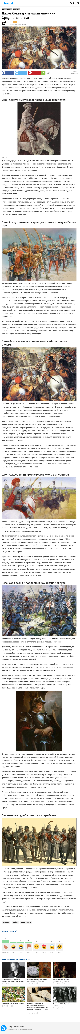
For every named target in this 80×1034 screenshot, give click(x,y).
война (15, 922)
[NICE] (36, 947)
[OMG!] (51, 947)
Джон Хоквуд (26, 922)
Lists (3, 9)
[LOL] (13, 947)
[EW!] (59, 947)
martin (9, 22)
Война (9, 9)
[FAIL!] (28, 947)
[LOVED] (44, 947)
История (16, 9)
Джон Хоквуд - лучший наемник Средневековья (28, 15)
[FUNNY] (20, 947)
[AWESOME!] (5, 947)
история (6, 922)
